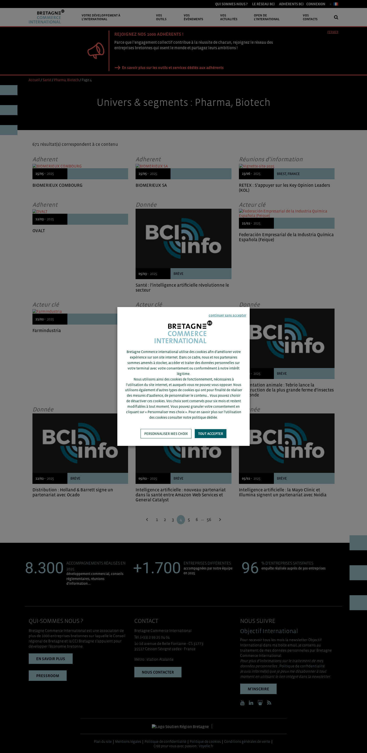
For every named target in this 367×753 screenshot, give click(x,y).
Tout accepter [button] (210, 434)
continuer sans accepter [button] (227, 315)
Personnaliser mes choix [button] (166, 434)
